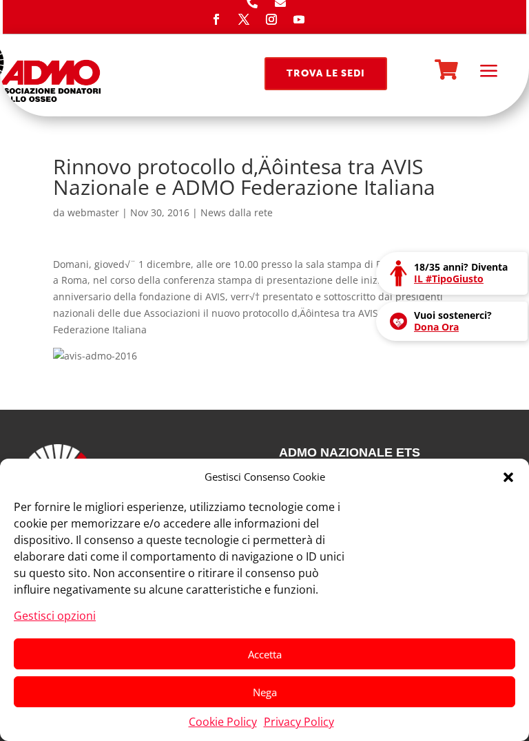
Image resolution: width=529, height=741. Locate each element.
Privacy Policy (299, 721)
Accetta (265, 654)
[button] (508, 477)
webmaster (93, 212)
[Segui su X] (244, 19)
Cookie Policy (223, 721)
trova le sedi (326, 73)
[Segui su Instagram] (271, 19)
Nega (265, 692)
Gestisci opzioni (55, 615)
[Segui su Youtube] (299, 19)
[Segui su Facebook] (216, 19)
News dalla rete (236, 212)
